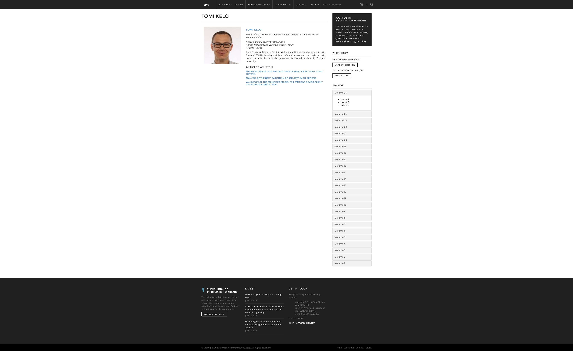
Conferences (283, 4)
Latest (369, 347)
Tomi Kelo (253, 29)
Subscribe (224, 4)
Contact (301, 4)
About (239, 4)
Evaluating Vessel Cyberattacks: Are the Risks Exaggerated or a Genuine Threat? (263, 324)
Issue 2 (345, 102)
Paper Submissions (259, 4)
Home (339, 347)
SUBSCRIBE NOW (214, 314)
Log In (315, 4)
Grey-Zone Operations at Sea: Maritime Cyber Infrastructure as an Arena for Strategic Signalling (264, 309)
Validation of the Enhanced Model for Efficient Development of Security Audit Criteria (284, 83)
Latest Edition (332, 4)
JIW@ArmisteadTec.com (303, 322)
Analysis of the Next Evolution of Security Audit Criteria (281, 78)
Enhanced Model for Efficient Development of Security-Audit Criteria (284, 73)
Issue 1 (344, 105)
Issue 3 (345, 99)
